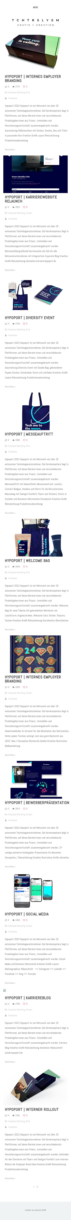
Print (28, 92)
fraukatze (12, 98)
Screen (29, 213)
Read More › (10, 149)
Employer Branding (16, 92)
